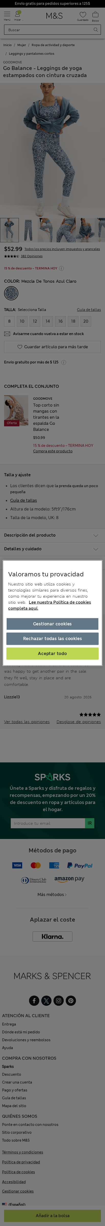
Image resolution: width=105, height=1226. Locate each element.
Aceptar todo (52, 653)
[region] (52, 613)
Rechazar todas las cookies (52, 638)
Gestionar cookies (52, 624)
